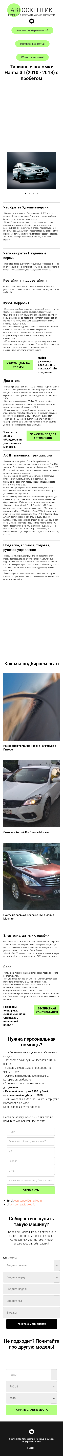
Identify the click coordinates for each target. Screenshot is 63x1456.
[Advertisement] (31, 115)
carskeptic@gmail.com (28, 1200)
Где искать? (10, 1257)
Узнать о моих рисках (31, 1324)
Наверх (30, 1448)
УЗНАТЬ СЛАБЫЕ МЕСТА (31, 1409)
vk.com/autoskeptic (23, 1204)
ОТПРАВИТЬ (31, 1190)
